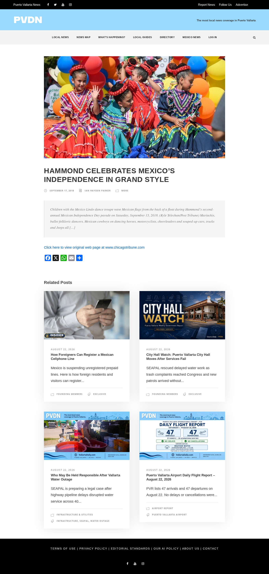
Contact (211, 548)
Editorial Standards (131, 548)
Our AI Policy (166, 548)
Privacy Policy (94, 548)
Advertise (242, 4)
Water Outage (99, 520)
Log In (213, 37)
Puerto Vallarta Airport (169, 514)
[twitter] (55, 4)
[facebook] (48, 4)
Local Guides (142, 37)
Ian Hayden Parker (98, 190)
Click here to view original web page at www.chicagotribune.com (94, 247)
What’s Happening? (111, 37)
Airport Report (162, 508)
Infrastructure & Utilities (75, 514)
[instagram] (70, 4)
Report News (206, 4)
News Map (83, 37)
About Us (191, 548)
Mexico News (192, 37)
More (124, 190)
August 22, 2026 (63, 349)
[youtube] (63, 4)
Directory (167, 37)
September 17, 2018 (62, 190)
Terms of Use (63, 548)
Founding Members (70, 393)
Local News (60, 37)
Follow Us (225, 4)
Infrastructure (67, 520)
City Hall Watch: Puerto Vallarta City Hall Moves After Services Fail (178, 357)
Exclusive (99, 393)
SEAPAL (84, 520)
